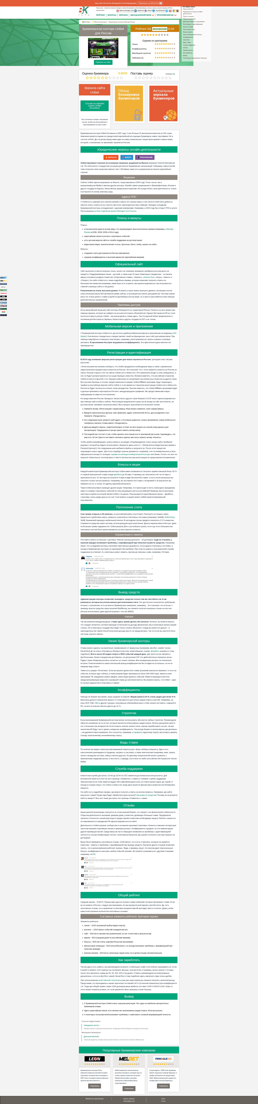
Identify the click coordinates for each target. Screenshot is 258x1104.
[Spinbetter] (3, 309)
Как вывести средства (146, 795)
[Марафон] (3, 284)
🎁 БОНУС (126, 157)
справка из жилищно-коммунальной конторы (130, 454)
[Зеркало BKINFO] (84, 11)
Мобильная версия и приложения (193, 21)
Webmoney (170, 517)
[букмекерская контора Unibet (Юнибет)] (160, 29)
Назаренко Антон (91, 1025)
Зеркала (123, 15)
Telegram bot (160, 10)
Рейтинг (100, 15)
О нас (163, 1101)
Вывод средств (187, 32)
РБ (94, 854)
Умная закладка (124, 10)
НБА (97, 703)
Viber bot (141, 10)
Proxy (150, 10)
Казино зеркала (129, 1099)
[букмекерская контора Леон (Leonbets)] (95, 1059)
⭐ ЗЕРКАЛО (111, 157)
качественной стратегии (109, 980)
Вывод (185, 55)
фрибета (118, 474)
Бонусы (112, 15)
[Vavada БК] (3, 293)
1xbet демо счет (129, 1101)
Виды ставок (187, 42)
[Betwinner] (3, 290)
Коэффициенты (188, 37)
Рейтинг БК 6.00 (188, 9)
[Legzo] (3, 315)
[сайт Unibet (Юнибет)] (103, 48)
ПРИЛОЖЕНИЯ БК (165, 15)
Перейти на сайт (103, 62)
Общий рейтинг (188, 50)
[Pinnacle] (3, 287)
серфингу (137, 732)
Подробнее (94, 1086)
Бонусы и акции (188, 27)
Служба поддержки (189, 45)
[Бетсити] (3, 302)
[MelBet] (3, 281)
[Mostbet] (3, 306)
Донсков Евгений (91, 1036)
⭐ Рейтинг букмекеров (99, 22)
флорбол (155, 651)
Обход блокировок (140, 15)
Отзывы (185, 47)
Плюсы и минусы (188, 16)
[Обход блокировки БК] (129, 104)
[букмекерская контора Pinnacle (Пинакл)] (163, 1059)
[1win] (3, 296)
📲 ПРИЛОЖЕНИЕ (145, 157)
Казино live (149, 277)
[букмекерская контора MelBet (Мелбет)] (129, 1059)
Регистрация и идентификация (193, 24)
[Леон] (3, 299)
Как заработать (188, 53)
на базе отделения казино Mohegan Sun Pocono (115, 211)
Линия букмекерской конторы (192, 34)
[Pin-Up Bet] (3, 312)
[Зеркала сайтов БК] (163, 104)
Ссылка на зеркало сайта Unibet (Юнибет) (94, 105)
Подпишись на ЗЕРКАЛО (148, 3)
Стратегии (186, 40)
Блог (163, 1099)
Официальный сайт (189, 19)
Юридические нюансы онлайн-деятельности (193, 12)
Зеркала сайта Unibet (94, 90)
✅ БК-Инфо (86, 22)
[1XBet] (3, 277)
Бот (132, 10)
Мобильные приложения (95, 1099)
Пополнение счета (189, 29)
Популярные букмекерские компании (195, 58)
